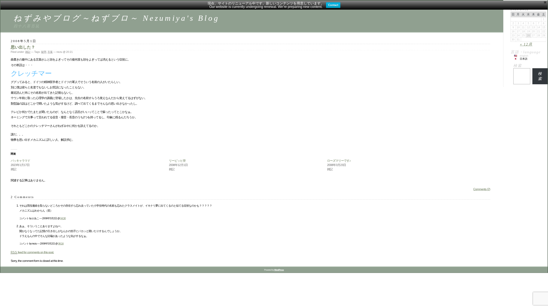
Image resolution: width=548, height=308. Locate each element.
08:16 (61, 243)
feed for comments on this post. (32, 252)
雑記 (27, 51)
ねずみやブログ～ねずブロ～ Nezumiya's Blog (116, 18)
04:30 (63, 218)
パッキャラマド (20, 160)
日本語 (523, 58)
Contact (333, 5)
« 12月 (526, 44)
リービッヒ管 (177, 160)
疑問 (43, 51)
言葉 (50, 51)
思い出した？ (23, 47)
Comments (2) (481, 189)
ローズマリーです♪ (339, 160)
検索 (517, 66)
